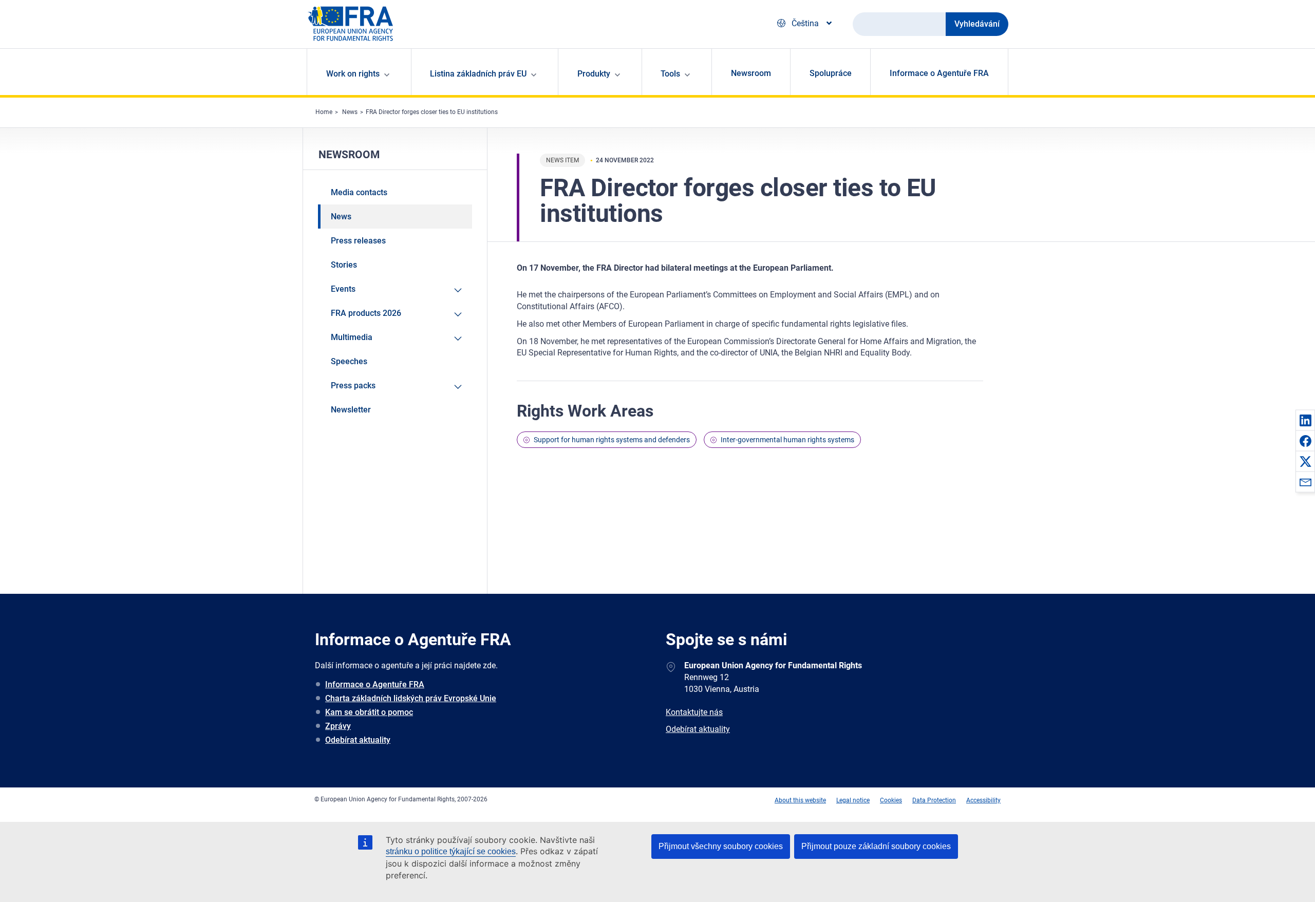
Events (343, 289)
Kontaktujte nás (694, 712)
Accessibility (983, 800)
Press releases (358, 241)
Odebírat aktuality (357, 740)
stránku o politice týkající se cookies (451, 851)
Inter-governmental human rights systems (787, 440)
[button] (1305, 420)
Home (323, 112)
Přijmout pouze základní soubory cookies (876, 846)
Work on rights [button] (353, 74)
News (350, 112)
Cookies (891, 800)
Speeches (349, 361)
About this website (800, 800)
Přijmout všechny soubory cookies (721, 846)
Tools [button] (670, 74)
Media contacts (359, 192)
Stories (344, 265)
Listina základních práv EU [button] (478, 74)
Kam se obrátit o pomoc (369, 712)
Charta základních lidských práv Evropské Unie (410, 698)
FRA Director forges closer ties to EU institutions (432, 112)
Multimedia (351, 337)
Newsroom (751, 73)
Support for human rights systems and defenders (612, 440)
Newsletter (351, 410)
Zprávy (338, 726)
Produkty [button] (593, 74)
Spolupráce (831, 73)
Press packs (353, 385)
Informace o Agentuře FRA (939, 73)
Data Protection (934, 800)
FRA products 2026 (366, 313)
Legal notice (853, 800)
